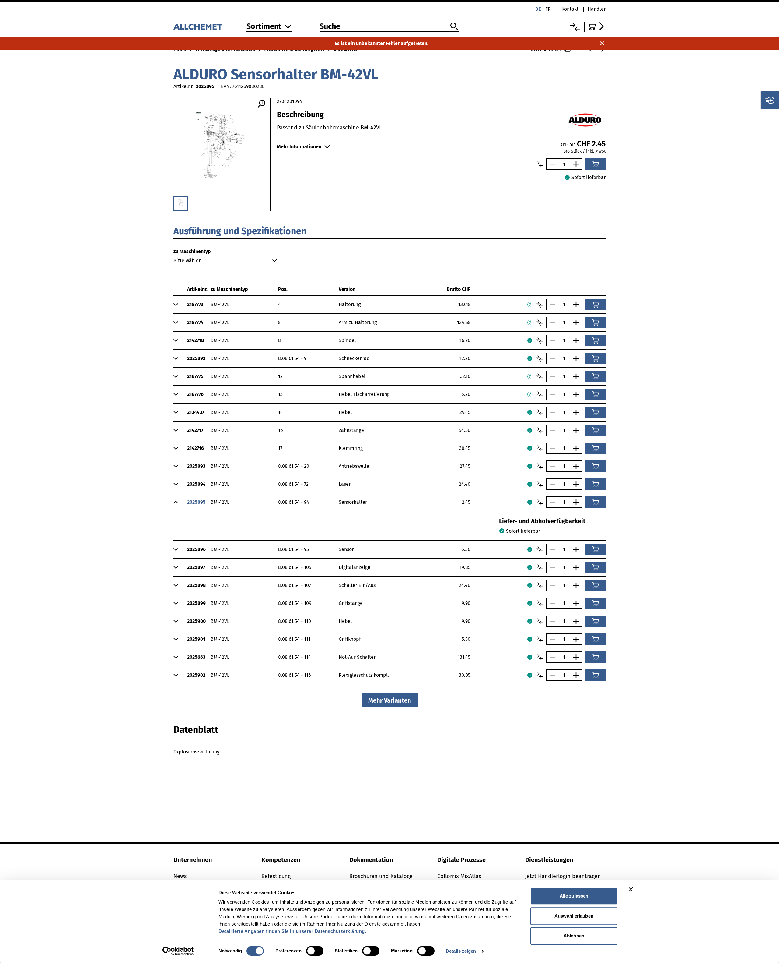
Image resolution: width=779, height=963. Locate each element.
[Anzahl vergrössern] (577, 164)
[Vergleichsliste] (575, 27)
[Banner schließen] (631, 889)
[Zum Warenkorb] (597, 26)
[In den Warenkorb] (595, 164)
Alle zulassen (574, 895)
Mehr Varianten (389, 700)
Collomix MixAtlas (459, 876)
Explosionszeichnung (196, 752)
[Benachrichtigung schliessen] (602, 43)
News (180, 876)
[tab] (195, 730)
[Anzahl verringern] (551, 164)
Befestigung (276, 876)
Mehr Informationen (299, 147)
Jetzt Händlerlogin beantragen (563, 876)
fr (548, 9)
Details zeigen (461, 951)
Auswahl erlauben (573, 916)
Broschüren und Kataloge (381, 876)
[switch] (314, 951)
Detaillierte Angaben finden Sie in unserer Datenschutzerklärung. (292, 931)
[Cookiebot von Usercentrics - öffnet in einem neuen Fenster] (178, 951)
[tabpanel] (389, 753)
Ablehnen (574, 935)
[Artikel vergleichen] (539, 164)
